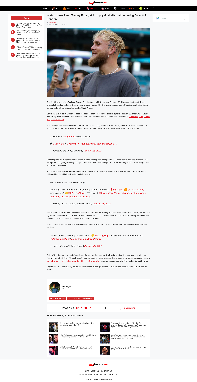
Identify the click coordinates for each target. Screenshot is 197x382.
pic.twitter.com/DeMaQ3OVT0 (101, 144)
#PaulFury (68, 137)
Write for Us (114, 375)
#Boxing (103, 193)
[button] (153, 8)
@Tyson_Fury (101, 236)
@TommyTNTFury (76, 144)
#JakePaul (126, 193)
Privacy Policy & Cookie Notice (91, 375)
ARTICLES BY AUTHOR (57, 298)
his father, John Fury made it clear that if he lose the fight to (73, 261)
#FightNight (114, 193)
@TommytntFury (135, 190)
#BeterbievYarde (76, 193)
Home (45, 8)
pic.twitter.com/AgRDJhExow (86, 239)
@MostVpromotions (60, 239)
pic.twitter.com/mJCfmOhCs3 (76, 197)
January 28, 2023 (92, 151)
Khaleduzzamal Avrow (81, 298)
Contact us (106, 371)
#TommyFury (139, 193)
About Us (95, 371)
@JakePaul (58, 144)
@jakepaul (118, 190)
